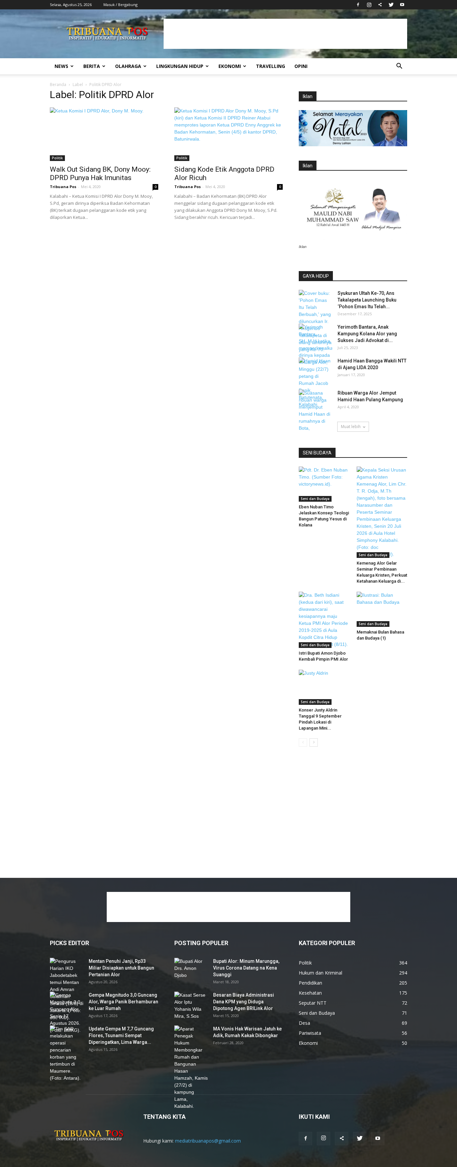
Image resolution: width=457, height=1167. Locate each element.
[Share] (380, 4)
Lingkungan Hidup (179, 66)
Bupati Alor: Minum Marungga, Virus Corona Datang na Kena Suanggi (246, 967)
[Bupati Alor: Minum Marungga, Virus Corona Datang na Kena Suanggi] (191, 969)
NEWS (61, 66)
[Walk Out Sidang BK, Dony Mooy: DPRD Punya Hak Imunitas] (104, 134)
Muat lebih (351, 426)
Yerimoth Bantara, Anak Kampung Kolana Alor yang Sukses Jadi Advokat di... (367, 333)
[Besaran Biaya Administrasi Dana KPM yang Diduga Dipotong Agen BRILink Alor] (191, 1006)
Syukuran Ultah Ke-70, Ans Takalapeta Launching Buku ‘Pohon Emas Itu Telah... (367, 299)
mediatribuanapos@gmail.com (208, 1141)
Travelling (270, 66)
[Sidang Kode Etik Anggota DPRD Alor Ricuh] (228, 134)
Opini (300, 66)
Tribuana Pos (63, 186)
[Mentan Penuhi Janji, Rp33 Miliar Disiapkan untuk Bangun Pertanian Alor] (66, 989)
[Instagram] (369, 4)
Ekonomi (229, 66)
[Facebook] (358, 4)
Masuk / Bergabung (120, 4)
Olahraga (128, 66)
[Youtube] (402, 4)
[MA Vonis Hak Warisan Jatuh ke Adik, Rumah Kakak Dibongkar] (191, 1067)
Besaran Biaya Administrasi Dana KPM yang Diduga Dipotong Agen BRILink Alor (243, 1001)
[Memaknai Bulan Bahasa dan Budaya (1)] (382, 609)
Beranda (58, 84)
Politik (57, 158)
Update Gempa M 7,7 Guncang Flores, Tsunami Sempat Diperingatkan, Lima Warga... (121, 1035)
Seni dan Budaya (315, 498)
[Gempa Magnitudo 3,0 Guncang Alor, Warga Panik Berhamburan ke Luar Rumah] (66, 1013)
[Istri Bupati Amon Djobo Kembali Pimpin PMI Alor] (324, 620)
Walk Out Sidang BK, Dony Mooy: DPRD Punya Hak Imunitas (100, 173)
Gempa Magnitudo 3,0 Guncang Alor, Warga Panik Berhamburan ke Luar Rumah (123, 1001)
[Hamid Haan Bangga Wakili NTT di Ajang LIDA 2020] (315, 369)
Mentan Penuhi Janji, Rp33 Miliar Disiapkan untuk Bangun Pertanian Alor (121, 967)
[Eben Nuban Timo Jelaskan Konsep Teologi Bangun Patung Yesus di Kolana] (324, 484)
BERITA (91, 66)
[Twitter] (391, 4)
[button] (399, 67)
